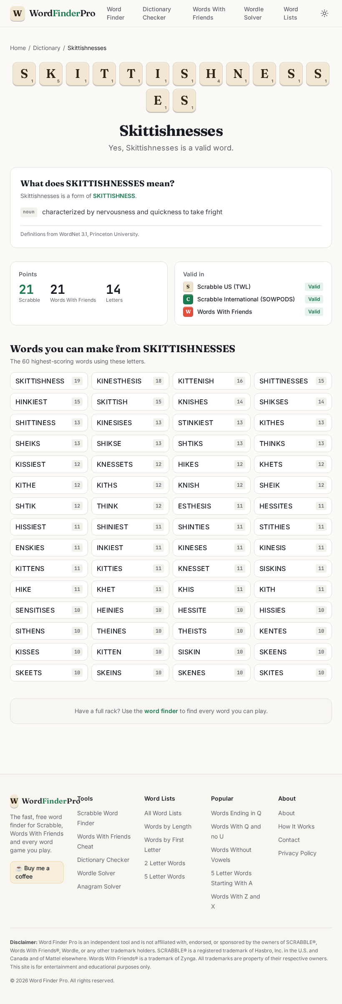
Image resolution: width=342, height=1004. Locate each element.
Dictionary (46, 47)
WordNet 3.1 (73, 234)
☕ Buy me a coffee (32, 872)
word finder (161, 710)
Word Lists (291, 13)
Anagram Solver (99, 886)
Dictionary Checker (157, 13)
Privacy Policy (297, 852)
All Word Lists (162, 812)
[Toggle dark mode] (324, 13)
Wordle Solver (254, 13)
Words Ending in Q (236, 812)
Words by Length (167, 826)
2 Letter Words (164, 862)
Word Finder (115, 13)
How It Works (296, 826)
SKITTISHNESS (114, 195)
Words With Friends (209, 13)
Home (18, 47)
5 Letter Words (164, 876)
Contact (289, 839)
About (286, 812)
